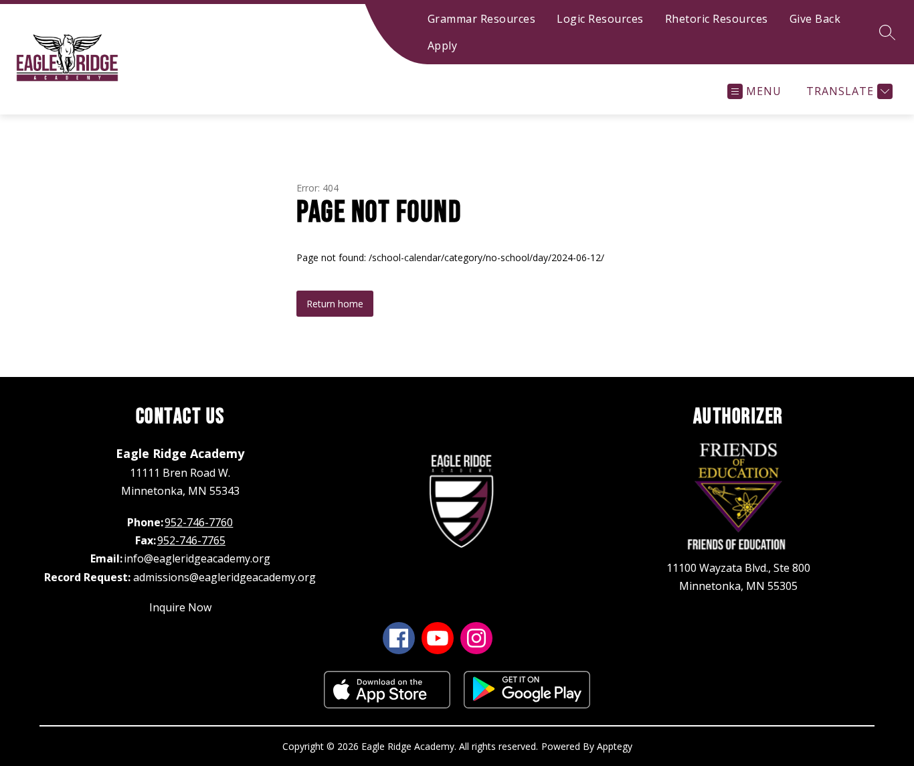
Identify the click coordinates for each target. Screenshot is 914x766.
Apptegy (614, 746)
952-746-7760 (199, 522)
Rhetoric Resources (716, 18)
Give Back (815, 18)
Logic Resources (600, 18)
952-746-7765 (191, 540)
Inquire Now (180, 607)
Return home (334, 303)
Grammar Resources (482, 18)
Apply (443, 45)
